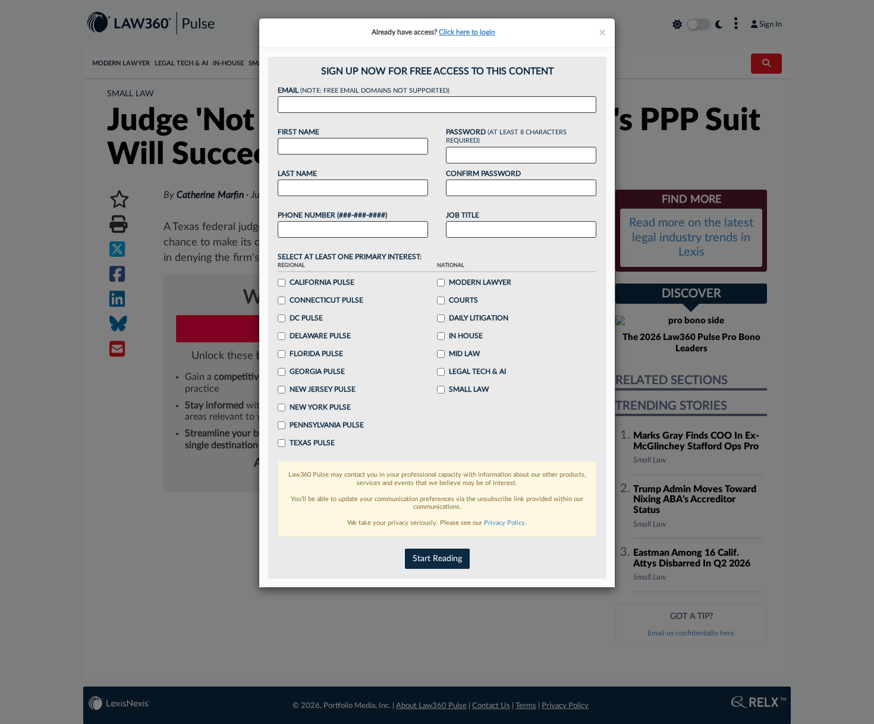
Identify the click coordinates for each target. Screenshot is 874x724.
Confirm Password (483, 173)
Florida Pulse (316, 353)
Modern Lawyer (480, 282)
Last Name (297, 173)
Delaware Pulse (320, 335)
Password (506, 136)
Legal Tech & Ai (477, 371)
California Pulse (322, 282)
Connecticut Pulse (326, 300)
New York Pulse (320, 407)
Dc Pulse (306, 318)
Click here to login (467, 32)
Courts (463, 300)
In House (466, 335)
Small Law (469, 389)
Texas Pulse (312, 442)
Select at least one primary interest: (350, 256)
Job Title (462, 215)
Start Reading (437, 559)
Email (363, 90)
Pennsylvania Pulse (327, 425)
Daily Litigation (478, 318)
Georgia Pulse (317, 371)
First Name (298, 132)
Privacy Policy (504, 523)
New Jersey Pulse (323, 389)
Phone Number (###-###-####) (332, 215)
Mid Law (464, 353)
